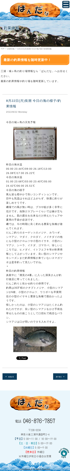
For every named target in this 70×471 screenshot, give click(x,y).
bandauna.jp (27, 469)
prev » (60, 376)
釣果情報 (11, 49)
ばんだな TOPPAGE (35, 10)
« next (9, 376)
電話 (35, 420)
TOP (2, 49)
